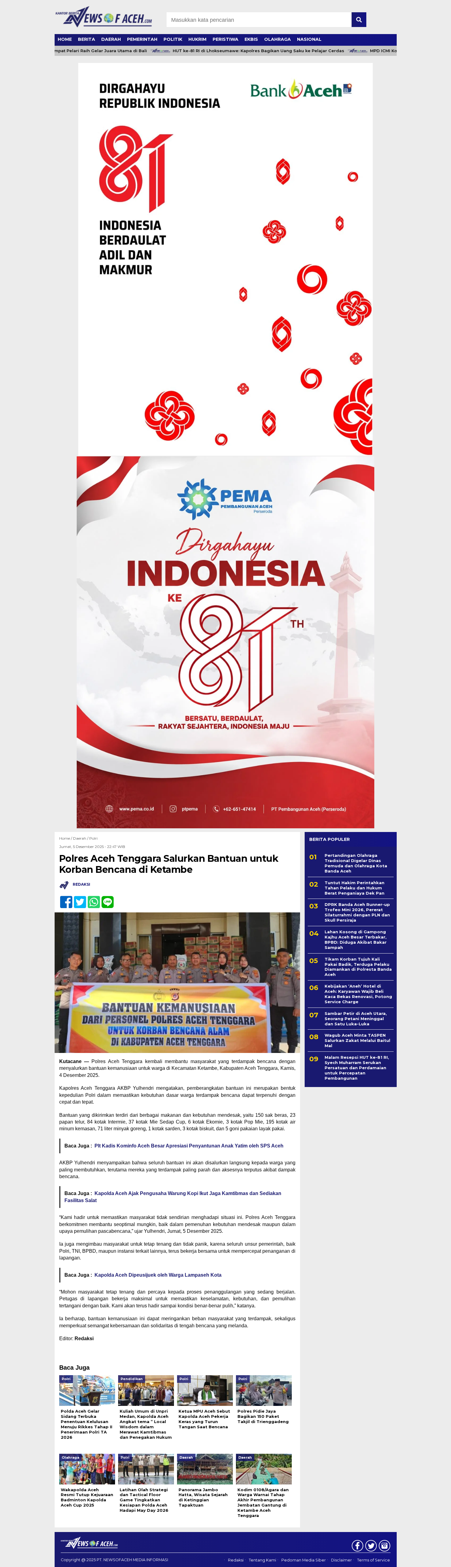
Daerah (111, 39)
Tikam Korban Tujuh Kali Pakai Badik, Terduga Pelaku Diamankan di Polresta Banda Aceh (358, 967)
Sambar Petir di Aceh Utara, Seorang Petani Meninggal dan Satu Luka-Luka (356, 1018)
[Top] (430, 1558)
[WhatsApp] (91, 899)
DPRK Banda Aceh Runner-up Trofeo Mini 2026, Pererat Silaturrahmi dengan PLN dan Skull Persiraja (357, 912)
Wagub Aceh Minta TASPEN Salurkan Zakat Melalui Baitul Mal (357, 1040)
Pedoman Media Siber (303, 1560)
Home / (66, 838)
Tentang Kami (262, 1560)
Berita (86, 39)
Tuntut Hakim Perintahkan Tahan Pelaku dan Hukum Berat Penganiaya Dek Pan (354, 888)
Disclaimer (341, 1560)
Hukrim (197, 39)
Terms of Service (373, 1560)
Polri (93, 838)
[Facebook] (64, 899)
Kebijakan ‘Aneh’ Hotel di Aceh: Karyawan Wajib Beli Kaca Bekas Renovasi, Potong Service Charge (358, 994)
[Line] (105, 899)
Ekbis (251, 39)
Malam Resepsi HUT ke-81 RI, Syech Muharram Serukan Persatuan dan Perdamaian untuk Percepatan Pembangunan (357, 1068)
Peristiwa (225, 39)
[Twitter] (77, 899)
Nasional (309, 39)
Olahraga (277, 39)
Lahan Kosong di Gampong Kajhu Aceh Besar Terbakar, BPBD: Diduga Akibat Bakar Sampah (356, 939)
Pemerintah (142, 39)
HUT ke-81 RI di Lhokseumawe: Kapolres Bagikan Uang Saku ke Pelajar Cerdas (233, 51)
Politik (173, 39)
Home (65, 39)
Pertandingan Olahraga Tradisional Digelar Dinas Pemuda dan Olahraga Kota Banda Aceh (356, 863)
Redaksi (236, 1560)
